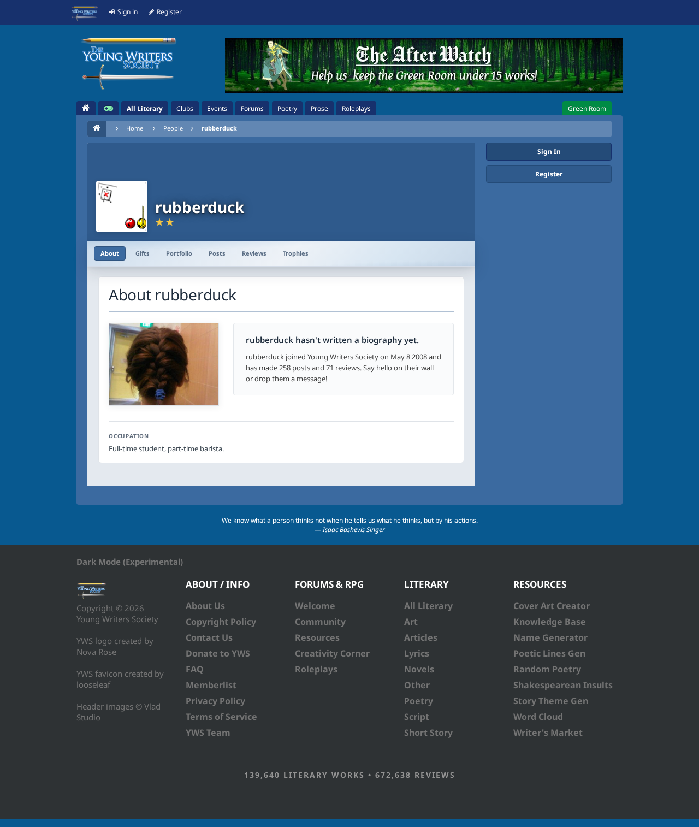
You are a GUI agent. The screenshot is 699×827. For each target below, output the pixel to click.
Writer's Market (548, 732)
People (173, 128)
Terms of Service (221, 717)
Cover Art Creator (551, 606)
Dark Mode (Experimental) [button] (129, 561)
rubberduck (219, 128)
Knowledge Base (549, 622)
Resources (317, 637)
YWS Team (208, 732)
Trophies (296, 253)
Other (417, 685)
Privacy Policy (215, 701)
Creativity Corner (332, 653)
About (109, 253)
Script (416, 717)
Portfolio (179, 253)
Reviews (254, 253)
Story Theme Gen (550, 701)
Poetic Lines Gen (549, 653)
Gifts (142, 253)
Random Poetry (547, 669)
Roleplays (316, 669)
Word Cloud (538, 717)
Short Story (428, 732)
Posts (217, 253)
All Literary (428, 606)
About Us (205, 606)
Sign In (549, 151)
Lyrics (416, 653)
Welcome (315, 606)
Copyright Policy (221, 622)
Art (411, 622)
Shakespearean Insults (563, 685)
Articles (420, 637)
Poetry (418, 701)
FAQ (195, 669)
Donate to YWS (218, 653)
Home (134, 128)
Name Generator (550, 637)
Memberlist (211, 685)
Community (320, 622)
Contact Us (209, 637)
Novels (419, 669)
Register (548, 174)
